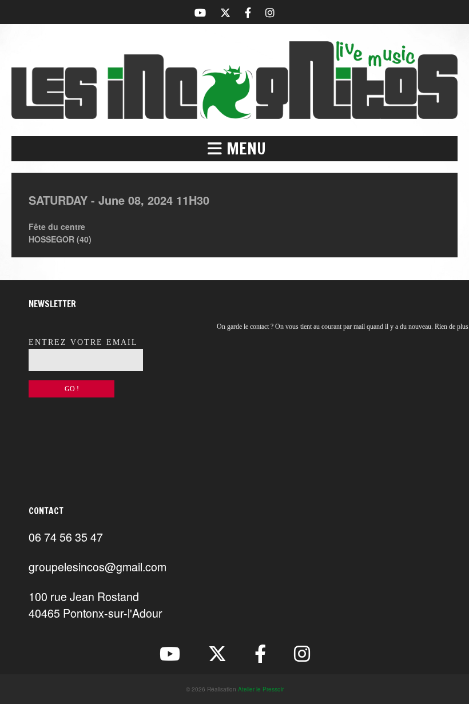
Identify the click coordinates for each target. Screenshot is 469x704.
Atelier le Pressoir (261, 689)
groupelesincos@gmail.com (97, 566)
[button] (234, 148)
